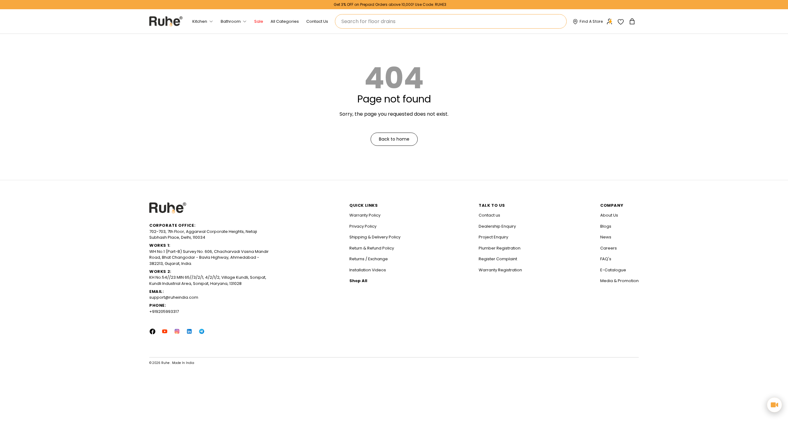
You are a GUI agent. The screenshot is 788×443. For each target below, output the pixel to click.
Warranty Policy (364, 215)
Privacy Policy (362, 226)
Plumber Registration (500, 248)
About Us (609, 215)
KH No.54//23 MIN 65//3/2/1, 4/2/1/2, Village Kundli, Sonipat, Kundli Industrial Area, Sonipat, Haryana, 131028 (207, 280)
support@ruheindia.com (173, 297)
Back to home (394, 139)
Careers (608, 248)
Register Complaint (498, 259)
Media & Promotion (619, 281)
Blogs (605, 226)
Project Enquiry (493, 237)
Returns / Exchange (368, 259)
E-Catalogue (613, 270)
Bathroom (231, 21)
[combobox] (451, 21)
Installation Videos (367, 270)
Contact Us (317, 21)
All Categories (285, 21)
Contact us (489, 215)
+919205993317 (164, 311)
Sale (258, 21)
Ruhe (166, 363)
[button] (633, 21)
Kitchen (199, 21)
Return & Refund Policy (371, 248)
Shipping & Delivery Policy (374, 237)
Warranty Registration (500, 270)
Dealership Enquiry (497, 226)
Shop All (358, 281)
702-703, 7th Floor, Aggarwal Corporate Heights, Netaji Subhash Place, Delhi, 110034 (203, 235)
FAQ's (605, 259)
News (605, 237)
